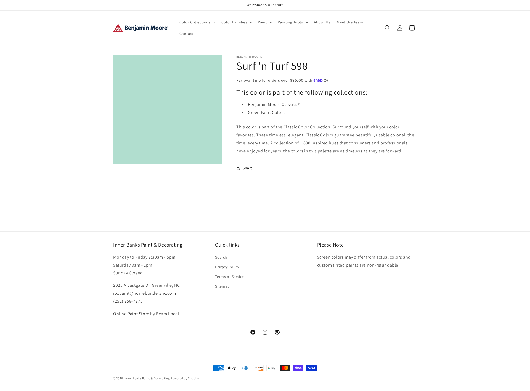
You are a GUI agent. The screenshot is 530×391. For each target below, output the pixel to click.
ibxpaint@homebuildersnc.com (144, 293)
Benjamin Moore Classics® (274, 104)
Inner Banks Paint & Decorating (147, 378)
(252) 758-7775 (127, 301)
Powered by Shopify (185, 378)
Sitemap (222, 286)
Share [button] (248, 167)
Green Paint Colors (266, 112)
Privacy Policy (227, 266)
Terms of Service (229, 276)
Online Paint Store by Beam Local (146, 314)
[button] (197, 22)
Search (221, 257)
